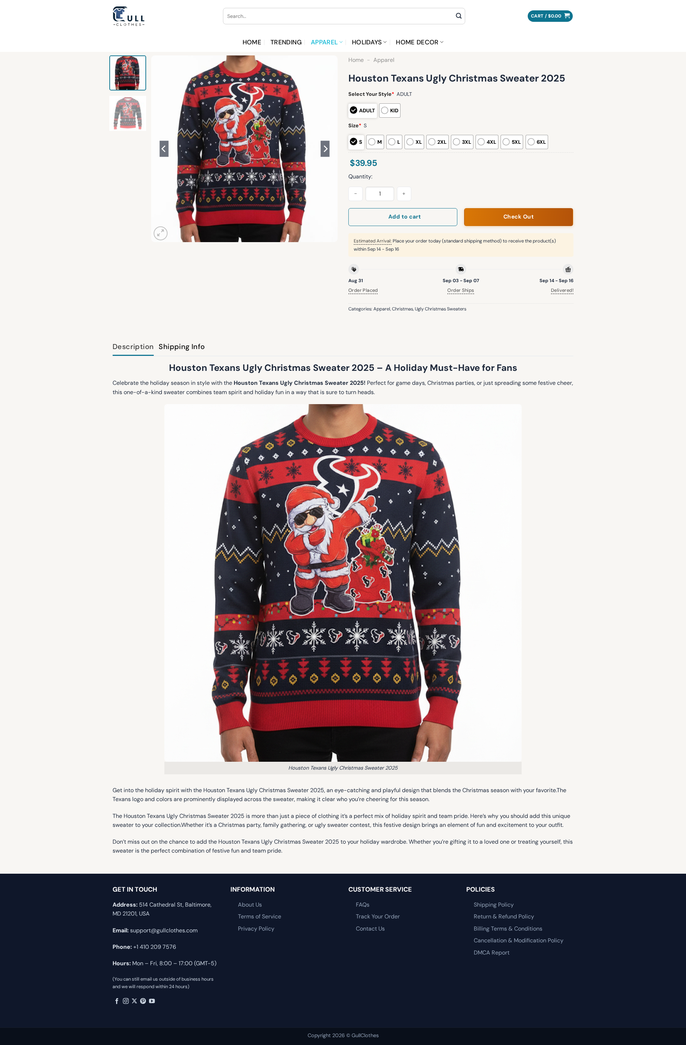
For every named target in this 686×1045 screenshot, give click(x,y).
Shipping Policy (494, 904)
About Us (250, 904)
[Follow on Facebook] (117, 1001)
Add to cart (404, 216)
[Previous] (164, 148)
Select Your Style (371, 94)
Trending (286, 42)
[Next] (325, 148)
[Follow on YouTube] (152, 1001)
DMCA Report (491, 952)
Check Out (518, 216)
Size (354, 125)
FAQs (362, 904)
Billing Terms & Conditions (508, 928)
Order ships (460, 290)
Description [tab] (133, 346)
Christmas (402, 309)
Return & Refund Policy (504, 916)
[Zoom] (161, 233)
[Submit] (459, 16)
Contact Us (370, 928)
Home (252, 42)
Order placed (363, 290)
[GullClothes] (162, 16)
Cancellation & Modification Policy (518, 940)
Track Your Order (378, 916)
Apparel (324, 42)
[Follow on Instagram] (126, 1001)
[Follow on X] (134, 1001)
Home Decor (417, 42)
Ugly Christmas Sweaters (440, 309)
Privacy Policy (256, 928)
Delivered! (562, 290)
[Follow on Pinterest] (143, 1001)
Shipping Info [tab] (182, 346)
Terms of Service (259, 916)
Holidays (367, 42)
